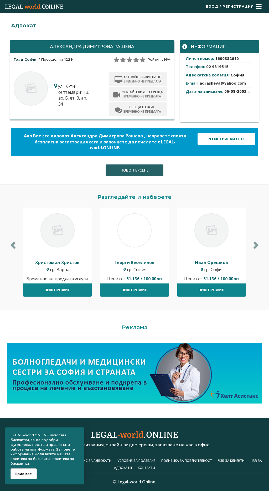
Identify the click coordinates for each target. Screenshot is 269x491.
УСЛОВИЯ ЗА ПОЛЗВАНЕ (136, 460)
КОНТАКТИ (146, 468)
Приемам (24, 474)
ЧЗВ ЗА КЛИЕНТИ (231, 460)
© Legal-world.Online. (134, 482)
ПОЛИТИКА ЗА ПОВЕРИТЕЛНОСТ (186, 460)
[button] (12, 243)
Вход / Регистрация (230, 6)
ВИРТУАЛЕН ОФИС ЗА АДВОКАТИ (85, 460)
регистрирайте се (226, 138)
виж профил (57, 289)
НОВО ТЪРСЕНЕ (135, 170)
